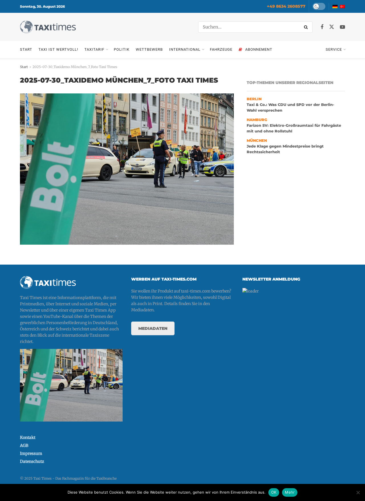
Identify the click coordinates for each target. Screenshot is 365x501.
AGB (24, 445)
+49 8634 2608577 (286, 6)
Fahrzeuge (221, 49)
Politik (121, 49)
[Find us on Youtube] (342, 27)
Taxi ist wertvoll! (58, 49)
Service (334, 49)
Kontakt (27, 437)
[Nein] (358, 492)
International (184, 49)
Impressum (31, 453)
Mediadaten (152, 328)
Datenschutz (32, 461)
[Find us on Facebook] (322, 27)
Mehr (290, 492)
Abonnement (258, 49)
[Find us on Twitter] (331, 27)
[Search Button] (307, 27)
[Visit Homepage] (48, 27)
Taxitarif (94, 49)
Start (26, 49)
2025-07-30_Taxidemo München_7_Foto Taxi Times (75, 67)
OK (274, 492)
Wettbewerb (149, 49)
